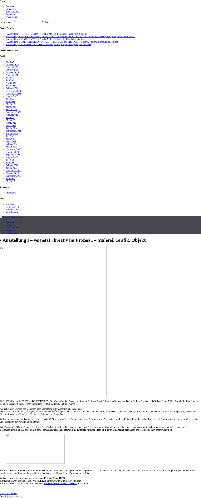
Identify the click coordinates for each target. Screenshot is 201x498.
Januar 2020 (11, 168)
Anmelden (11, 204)
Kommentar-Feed (14, 209)
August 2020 (12, 157)
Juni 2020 (10, 162)
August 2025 (12, 67)
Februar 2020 (12, 165)
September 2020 (13, 154)
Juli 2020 (10, 160)
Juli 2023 (10, 99)
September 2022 (13, 112)
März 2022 (11, 125)
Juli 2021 (10, 136)
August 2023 (12, 96)
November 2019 (13, 170)
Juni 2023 (10, 101)
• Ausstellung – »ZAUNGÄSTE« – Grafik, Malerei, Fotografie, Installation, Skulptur (45, 39)
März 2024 (11, 85)
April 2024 (11, 83)
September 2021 (13, 130)
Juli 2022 (10, 117)
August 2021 (12, 133)
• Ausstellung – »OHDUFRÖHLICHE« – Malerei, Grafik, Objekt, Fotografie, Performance (48, 44)
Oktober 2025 (12, 64)
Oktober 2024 (12, 72)
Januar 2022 (11, 128)
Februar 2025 (12, 69)
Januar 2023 (11, 109)
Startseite (10, 6)
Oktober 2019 (12, 173)
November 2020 (13, 149)
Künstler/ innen (13, 11)
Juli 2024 (10, 77)
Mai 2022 (10, 120)
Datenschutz (11, 17)
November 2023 (13, 93)
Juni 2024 (10, 80)
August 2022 (12, 115)
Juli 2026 (10, 61)
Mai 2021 (10, 138)
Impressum (11, 14)
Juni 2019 (10, 178)
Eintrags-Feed (12, 207)
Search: (4, 496)
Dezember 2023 (13, 91)
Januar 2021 (11, 146)
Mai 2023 (10, 104)
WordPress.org (13, 212)
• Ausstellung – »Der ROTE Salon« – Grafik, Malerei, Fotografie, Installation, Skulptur (46, 34)
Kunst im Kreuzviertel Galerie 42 (60, 483)
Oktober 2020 (12, 152)
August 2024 (12, 75)
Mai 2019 (10, 181)
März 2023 (11, 107)
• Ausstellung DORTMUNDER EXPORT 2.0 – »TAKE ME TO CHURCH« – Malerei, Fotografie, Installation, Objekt (62, 42)
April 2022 (11, 123)
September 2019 (13, 176)
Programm (11, 9)
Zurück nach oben (8, 493)
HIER (62, 478)
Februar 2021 (12, 144)
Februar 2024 (12, 88)
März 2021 (11, 141)
